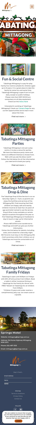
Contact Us (18, 399)
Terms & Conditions (18, 393)
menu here (23, 101)
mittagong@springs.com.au (18, 337)
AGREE (18, 421)
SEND (6, 383)
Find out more (18, 117)
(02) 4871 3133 (12, 345)
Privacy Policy (18, 396)
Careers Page (24, 108)
